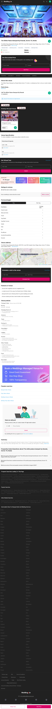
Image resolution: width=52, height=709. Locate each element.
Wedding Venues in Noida (7, 397)
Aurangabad (28, 667)
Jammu (27, 521)
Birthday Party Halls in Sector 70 (10, 502)
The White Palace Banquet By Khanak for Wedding (24, 476)
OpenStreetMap (45, 264)
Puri (27, 612)
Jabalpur (2, 658)
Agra (2, 618)
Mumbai (28, 590)
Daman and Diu (29, 670)
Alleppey (2, 570)
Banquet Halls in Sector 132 (35, 491)
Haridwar (28, 578)
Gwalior (27, 655)
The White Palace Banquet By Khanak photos (19, 481)
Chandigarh (3, 610)
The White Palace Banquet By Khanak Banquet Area (23, 477)
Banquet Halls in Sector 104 (20, 490)
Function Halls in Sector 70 (36, 502)
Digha (2, 521)
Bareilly (2, 532)
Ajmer (2, 538)
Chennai (2, 598)
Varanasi (2, 632)
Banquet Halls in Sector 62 (12, 493)
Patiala (27, 550)
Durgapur (3, 527)
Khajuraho (3, 584)
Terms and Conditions (28, 433)
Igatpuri (27, 572)
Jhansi (27, 575)
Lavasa (2, 535)
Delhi (2, 592)
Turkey (27, 555)
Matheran (28, 538)
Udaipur (27, 615)
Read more (3, 88)
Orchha (27, 535)
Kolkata (2, 595)
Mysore (27, 561)
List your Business (5, 680)
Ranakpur (28, 552)
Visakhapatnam (4, 635)
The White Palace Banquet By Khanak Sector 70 (29, 474)
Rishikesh (3, 578)
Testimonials (22, 677)
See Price (26, 69)
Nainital (2, 541)
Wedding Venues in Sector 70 (7, 500)
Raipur (2, 652)
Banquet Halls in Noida (6, 389)
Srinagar (2, 544)
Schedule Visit (26, 279)
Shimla (2, 661)
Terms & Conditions (20, 674)
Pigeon (40, 264)
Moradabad (3, 590)
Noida (27, 621)
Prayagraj (28, 650)
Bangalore (28, 595)
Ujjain (2, 667)
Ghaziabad (3, 607)
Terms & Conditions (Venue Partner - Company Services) (11, 687)
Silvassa (28, 587)
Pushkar (2, 555)
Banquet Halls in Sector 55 (25, 493)
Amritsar (28, 632)
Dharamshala (29, 527)
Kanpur (27, 618)
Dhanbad (28, 532)
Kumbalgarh (28, 529)
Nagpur (27, 610)
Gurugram (3, 627)
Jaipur (2, 601)
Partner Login (5, 674)
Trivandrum (3, 564)
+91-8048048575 (4, 94)
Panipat (2, 670)
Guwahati (3, 638)
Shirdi (27, 581)
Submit (26, 170)
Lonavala (28, 570)
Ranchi (2, 644)
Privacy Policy (5, 677)
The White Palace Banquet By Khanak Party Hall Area (25, 479)
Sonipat (2, 587)
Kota (2, 515)
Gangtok (2, 550)
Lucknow (28, 601)
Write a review (45, 194)
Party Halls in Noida (5, 393)
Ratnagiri (28, 544)
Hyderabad (28, 592)
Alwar (2, 524)
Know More (48, 160)
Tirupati (2, 529)
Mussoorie (3, 575)
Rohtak (2, 509)
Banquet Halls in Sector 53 (22, 491)
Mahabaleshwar (29, 584)
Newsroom (13, 677)
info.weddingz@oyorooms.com (27, 696)
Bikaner (27, 567)
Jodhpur (28, 641)
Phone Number (16, 426)
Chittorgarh (28, 509)
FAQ (12, 674)
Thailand (2, 552)
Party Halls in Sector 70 (33, 500)
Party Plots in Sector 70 (24, 502)
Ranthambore (3, 581)
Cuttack (27, 664)
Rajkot (27, 652)
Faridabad (28, 627)
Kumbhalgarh (3, 558)
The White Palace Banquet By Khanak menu (14, 482)
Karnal (2, 647)
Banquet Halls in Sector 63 (9, 491)
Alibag (2, 547)
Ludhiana (2, 624)
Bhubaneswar (29, 630)
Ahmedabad (28, 604)
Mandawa (3, 518)
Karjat (27, 547)
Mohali (2, 567)
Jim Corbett (3, 512)
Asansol (27, 558)
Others (27, 564)
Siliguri (27, 661)
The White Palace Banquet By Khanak (9, 474)
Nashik (27, 635)
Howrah (27, 647)
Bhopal (2, 630)
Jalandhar (3, 655)
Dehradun (3, 650)
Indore (2, 604)
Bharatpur (3, 561)
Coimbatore (28, 658)
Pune (27, 598)
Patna (2, 612)
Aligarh (27, 524)
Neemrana (3, 572)
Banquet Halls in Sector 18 (6, 490)
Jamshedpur (28, 541)
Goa (27, 607)
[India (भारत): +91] (8, 426)
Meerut (2, 641)
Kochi (27, 644)
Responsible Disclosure (12, 683)
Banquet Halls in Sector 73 (32, 490)
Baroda (27, 624)
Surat (2, 621)
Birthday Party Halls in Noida (7, 400)
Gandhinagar (3, 664)
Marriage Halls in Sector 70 (21, 500)
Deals (13, 680)
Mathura (28, 515)
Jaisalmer (28, 512)
